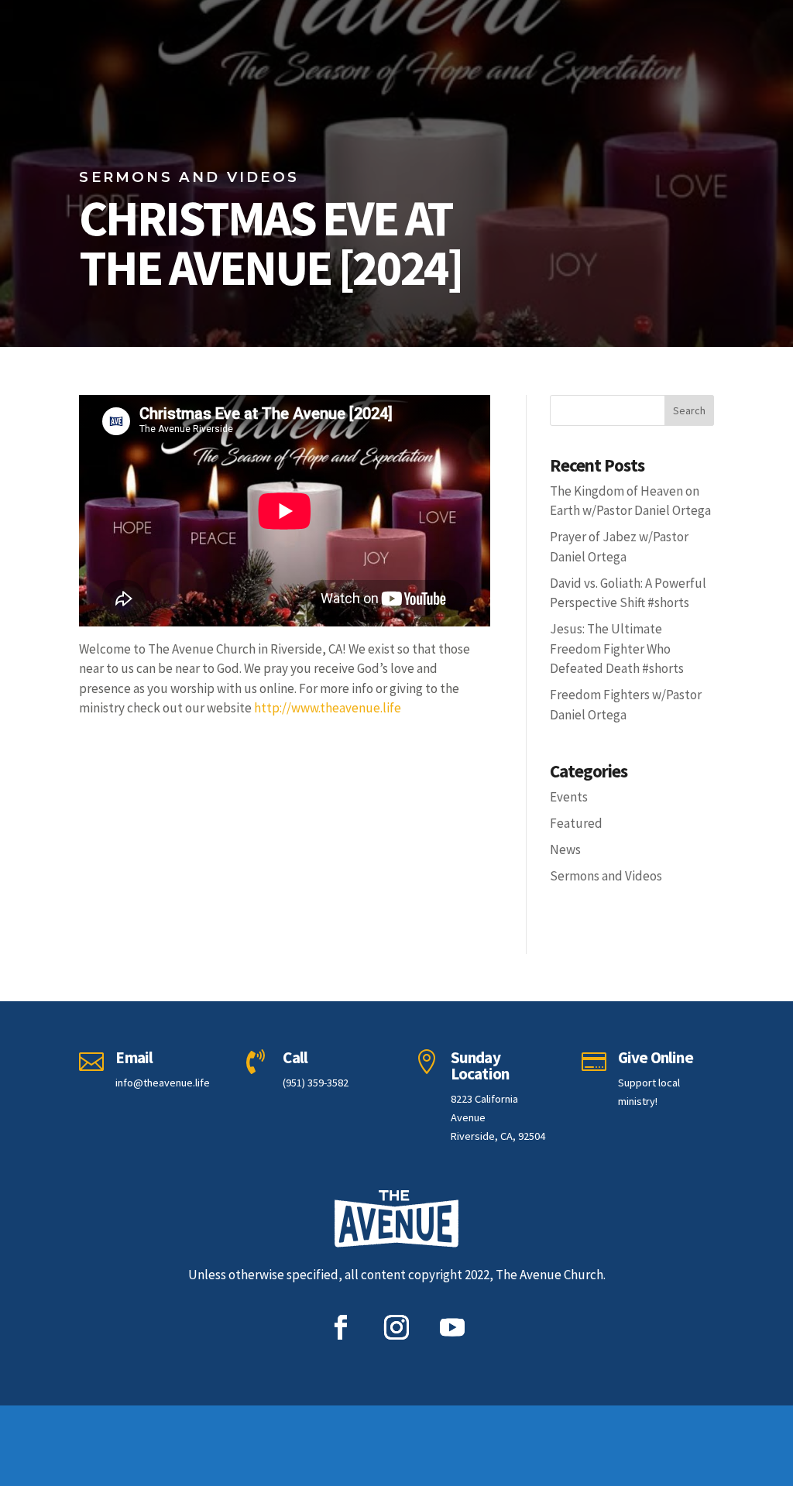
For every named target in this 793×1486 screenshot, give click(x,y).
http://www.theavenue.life (327, 707)
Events (569, 796)
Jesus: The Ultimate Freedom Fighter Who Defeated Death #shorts (617, 648)
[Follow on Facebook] (341, 1327)
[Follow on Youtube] (452, 1327)
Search (689, 410)
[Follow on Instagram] (396, 1327)
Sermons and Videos (606, 875)
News (565, 849)
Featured (576, 823)
